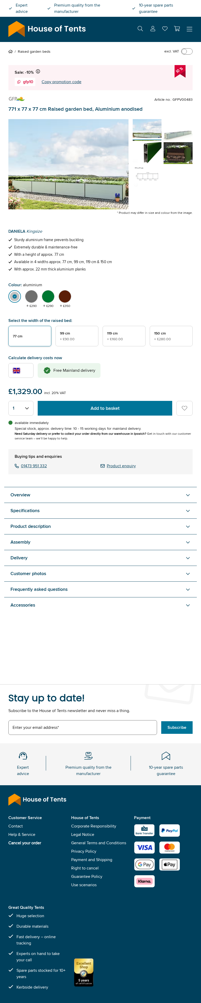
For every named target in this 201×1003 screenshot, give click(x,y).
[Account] (153, 29)
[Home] (11, 51)
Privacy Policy (83, 851)
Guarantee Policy (86, 876)
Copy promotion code (61, 82)
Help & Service (21, 834)
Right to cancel (85, 868)
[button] (177, 28)
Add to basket (105, 408)
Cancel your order (24, 843)
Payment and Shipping (91, 860)
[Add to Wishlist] (184, 408)
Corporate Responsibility (93, 826)
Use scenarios (84, 885)
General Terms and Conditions (98, 843)
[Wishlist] (165, 30)
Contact (15, 826)
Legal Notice (82, 834)
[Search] (140, 29)
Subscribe (177, 727)
